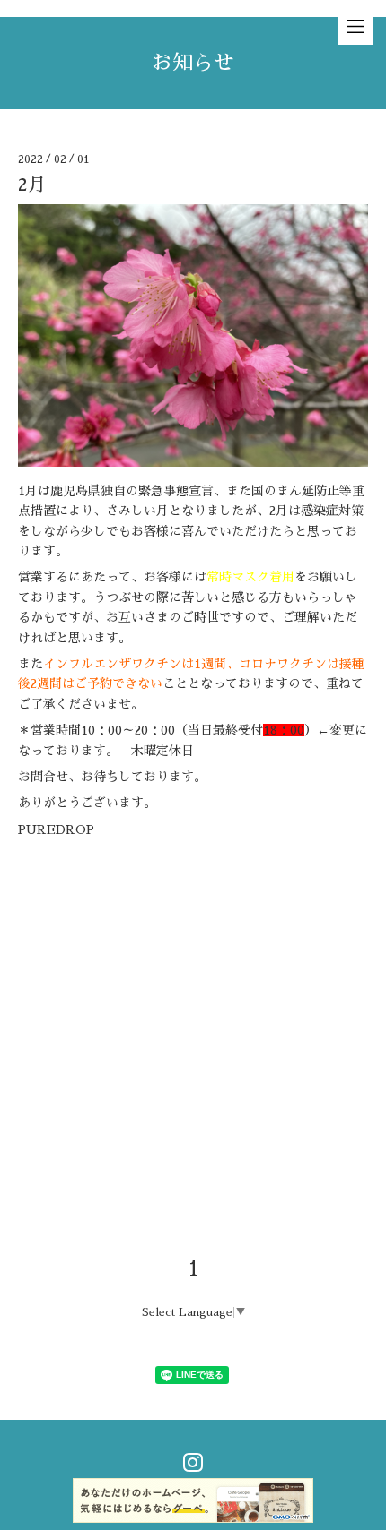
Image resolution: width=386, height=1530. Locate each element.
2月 (32, 184)
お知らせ (193, 63)
